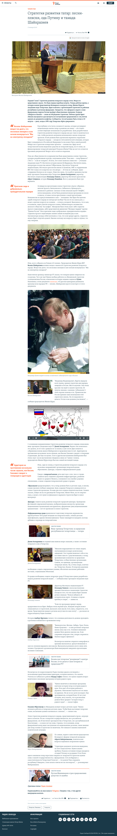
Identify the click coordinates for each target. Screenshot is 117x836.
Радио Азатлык (46, 786)
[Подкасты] (90, 819)
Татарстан (32, 9)
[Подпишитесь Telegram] (77, 819)
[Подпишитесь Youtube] (73, 819)
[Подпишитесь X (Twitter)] (69, 819)
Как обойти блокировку (38, 822)
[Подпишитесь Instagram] (82, 819)
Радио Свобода (36, 410)
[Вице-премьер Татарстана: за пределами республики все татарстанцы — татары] (39, 531)
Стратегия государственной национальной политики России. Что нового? (58, 408)
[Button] (69, 33)
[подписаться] (95, 819)
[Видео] (98, 3)
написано (53, 282)
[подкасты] (104, 3)
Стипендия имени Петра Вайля (12, 822)
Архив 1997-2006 (7, 825)
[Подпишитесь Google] (60, 819)
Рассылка (33, 825)
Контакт (5, 829)
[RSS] (86, 819)
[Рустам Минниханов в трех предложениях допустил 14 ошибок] (39, 775)
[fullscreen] (87, 438)
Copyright (33, 829)
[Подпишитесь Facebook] (64, 819)
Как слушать (34, 819)
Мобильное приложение (10, 819)
